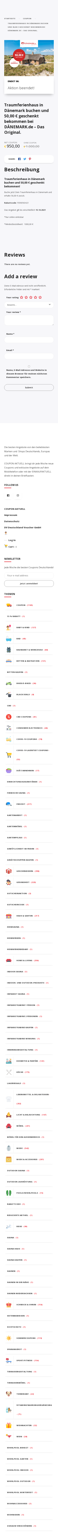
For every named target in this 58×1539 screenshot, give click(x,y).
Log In (12, 540)
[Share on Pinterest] (30, 159)
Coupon (27, 18)
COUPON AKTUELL (14, 508)
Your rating (12, 297)
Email (10, 350)
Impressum (10, 515)
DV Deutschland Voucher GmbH (22, 527)
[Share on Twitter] (24, 159)
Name (10, 334)
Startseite (9, 18)
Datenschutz (11, 521)
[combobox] (29, 305)
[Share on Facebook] (19, 159)
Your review (13, 312)
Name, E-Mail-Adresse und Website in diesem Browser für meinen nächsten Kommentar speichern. (26, 374)
